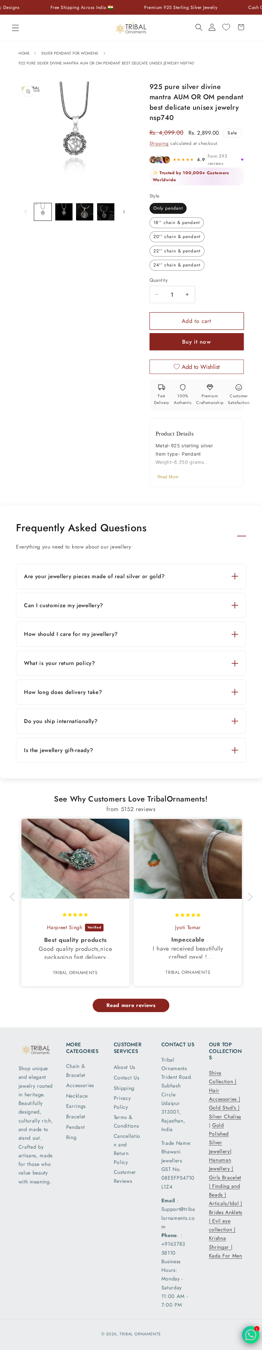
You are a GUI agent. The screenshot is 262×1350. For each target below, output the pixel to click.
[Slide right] (124, 212)
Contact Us (126, 1077)
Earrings (76, 1106)
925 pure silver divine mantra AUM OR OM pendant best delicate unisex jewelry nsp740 (106, 63)
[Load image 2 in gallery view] (64, 211)
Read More (168, 476)
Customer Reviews (125, 1176)
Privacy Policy (122, 1102)
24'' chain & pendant (176, 265)
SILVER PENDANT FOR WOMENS (69, 53)
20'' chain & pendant (176, 236)
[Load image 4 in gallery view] (105, 211)
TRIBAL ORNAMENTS (140, 1334)
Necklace (77, 1096)
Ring (71, 1137)
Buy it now (196, 342)
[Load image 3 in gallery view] (84, 211)
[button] (15, 28)
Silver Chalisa (225, 1116)
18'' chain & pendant (176, 222)
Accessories (80, 1085)
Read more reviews (131, 1005)
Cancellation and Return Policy (127, 1149)
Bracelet (76, 1116)
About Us (124, 1067)
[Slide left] (26, 212)
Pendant (75, 1127)
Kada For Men (225, 1255)
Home (25, 53)
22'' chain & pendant (176, 251)
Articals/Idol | (225, 1203)
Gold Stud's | (224, 1107)
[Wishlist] (226, 27)
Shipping (159, 143)
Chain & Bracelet (76, 1070)
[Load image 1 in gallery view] (42, 211)
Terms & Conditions (126, 1122)
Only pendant (168, 208)
